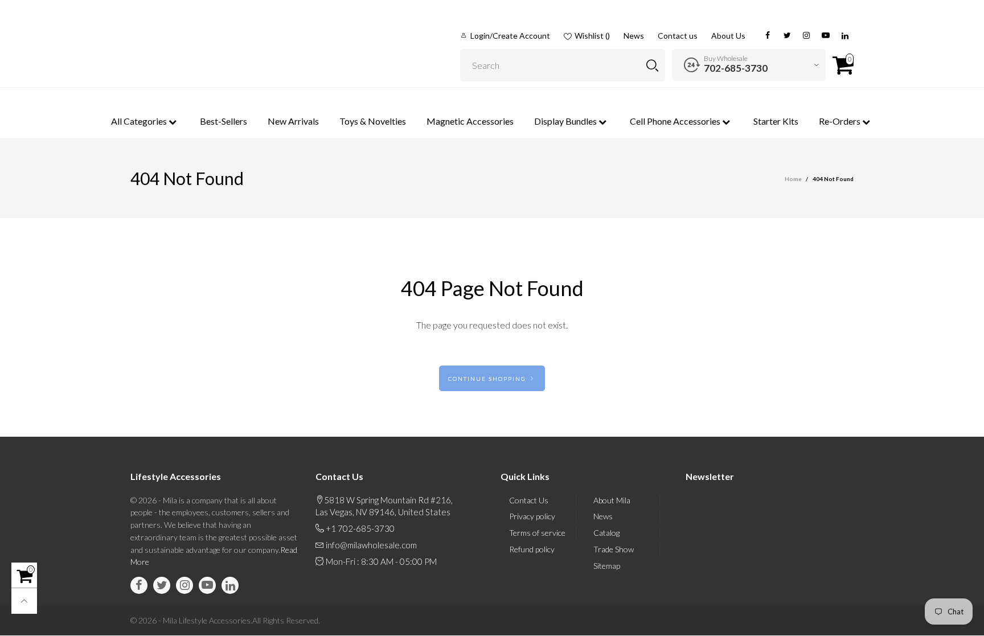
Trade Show (613, 549)
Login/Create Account (510, 35)
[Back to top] (24, 601)
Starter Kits (775, 121)
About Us (728, 35)
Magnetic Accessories (470, 121)
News (634, 35)
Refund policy (532, 549)
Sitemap (606, 566)
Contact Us (528, 500)
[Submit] (652, 65)
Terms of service (537, 532)
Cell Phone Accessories (676, 121)
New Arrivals (293, 121)
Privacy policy (532, 516)
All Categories (140, 121)
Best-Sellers (223, 121)
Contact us (678, 35)
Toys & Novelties (372, 121)
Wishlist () (592, 35)
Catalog (606, 532)
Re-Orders (840, 121)
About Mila (611, 500)
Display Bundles (566, 121)
